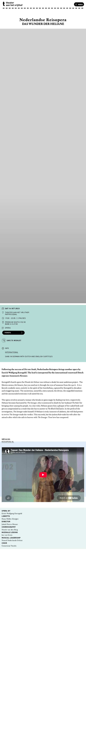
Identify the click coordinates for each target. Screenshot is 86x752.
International (11, 352)
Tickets (7, 333)
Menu (80, 4)
